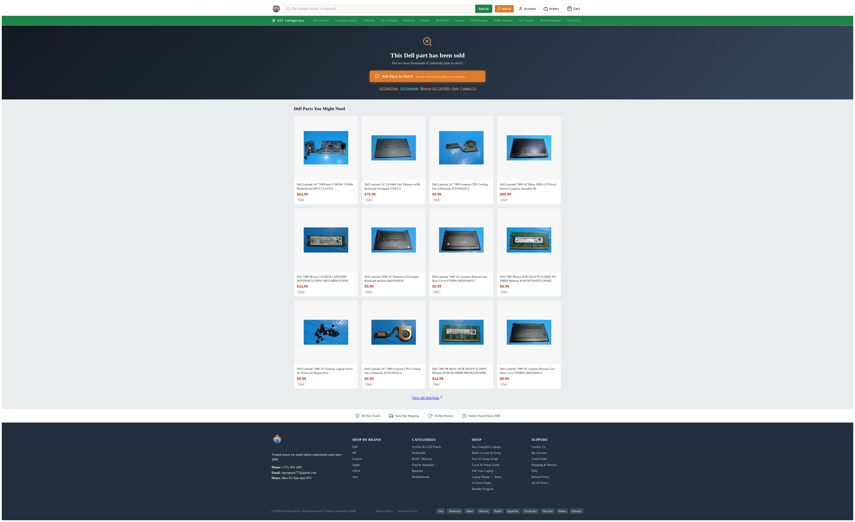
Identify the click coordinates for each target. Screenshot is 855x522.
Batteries (417, 471)
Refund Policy (540, 477)
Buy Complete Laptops (486, 447)
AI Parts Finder (481, 483)
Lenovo (357, 459)
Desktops (409, 20)
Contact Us (573, 20)
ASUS (356, 471)
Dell (355, 447)
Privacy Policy (384, 511)
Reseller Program (550, 20)
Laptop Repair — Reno (486, 477)
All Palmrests (409, 88)
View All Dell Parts (425, 398)
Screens (459, 20)
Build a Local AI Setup (486, 453)
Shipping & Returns (544, 465)
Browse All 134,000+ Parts (439, 88)
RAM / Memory (503, 20)
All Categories (290, 20)
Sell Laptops (526, 20)
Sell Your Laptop (482, 471)
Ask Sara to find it (423, 76)
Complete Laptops (346, 20)
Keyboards (418, 453)
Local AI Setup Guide (485, 465)
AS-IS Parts (442, 20)
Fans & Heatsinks (423, 465)
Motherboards (478, 20)
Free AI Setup (389, 20)
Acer (355, 477)
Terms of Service (407, 511)
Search (484, 9)
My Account (539, 453)
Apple (356, 465)
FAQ (534, 471)
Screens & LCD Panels (426, 447)
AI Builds (369, 20)
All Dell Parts (388, 88)
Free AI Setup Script (485, 459)
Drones (425, 20)
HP (354, 453)
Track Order (539, 459)
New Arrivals (321, 20)
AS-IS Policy (539, 483)
